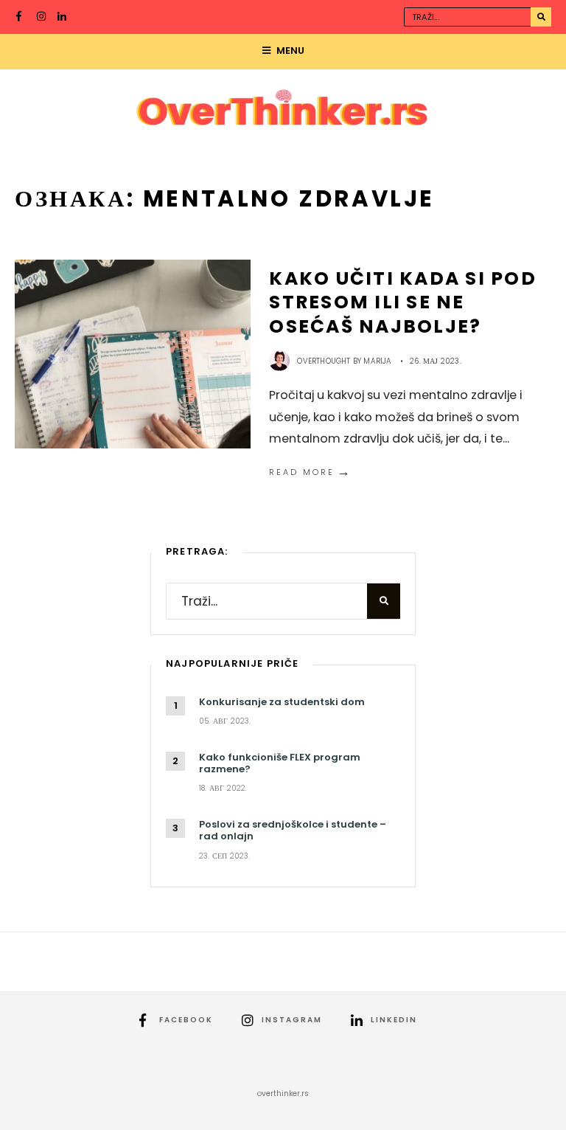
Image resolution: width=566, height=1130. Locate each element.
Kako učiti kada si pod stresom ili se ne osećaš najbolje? (403, 302)
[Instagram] (42, 18)
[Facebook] (21, 18)
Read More (310, 472)
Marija (377, 361)
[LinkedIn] (63, 18)
